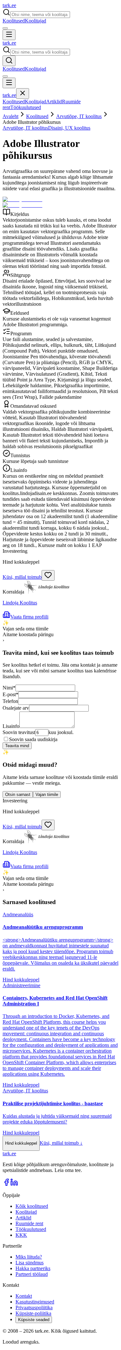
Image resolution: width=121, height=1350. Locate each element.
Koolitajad (35, 20)
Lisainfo (11, 726)
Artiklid (54, 101)
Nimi (9, 687)
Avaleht (10, 116)
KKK (21, 1235)
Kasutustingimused (34, 1301)
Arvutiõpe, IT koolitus (79, 116)
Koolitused (14, 20)
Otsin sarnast (17, 794)
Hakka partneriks (32, 1268)
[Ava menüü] (9, 35)
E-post (10, 694)
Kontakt (23, 1296)
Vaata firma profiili (29, 616)
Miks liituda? (28, 1257)
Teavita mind (17, 745)
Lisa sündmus (29, 1262)
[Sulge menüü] (22, 93)
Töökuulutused (25, 107)
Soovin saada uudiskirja (33, 739)
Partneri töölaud (31, 1274)
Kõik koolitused (31, 1206)
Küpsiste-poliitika (33, 1313)
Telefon (10, 701)
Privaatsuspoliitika (34, 1307)
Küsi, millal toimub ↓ (61, 1143)
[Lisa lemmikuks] (48, 575)
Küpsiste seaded (33, 1319)
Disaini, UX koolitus (69, 128)
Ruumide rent (29, 1223)
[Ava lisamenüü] (5, 28)
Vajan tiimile (46, 794)
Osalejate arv (16, 708)
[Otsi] (9, 61)
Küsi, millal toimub (22, 577)
